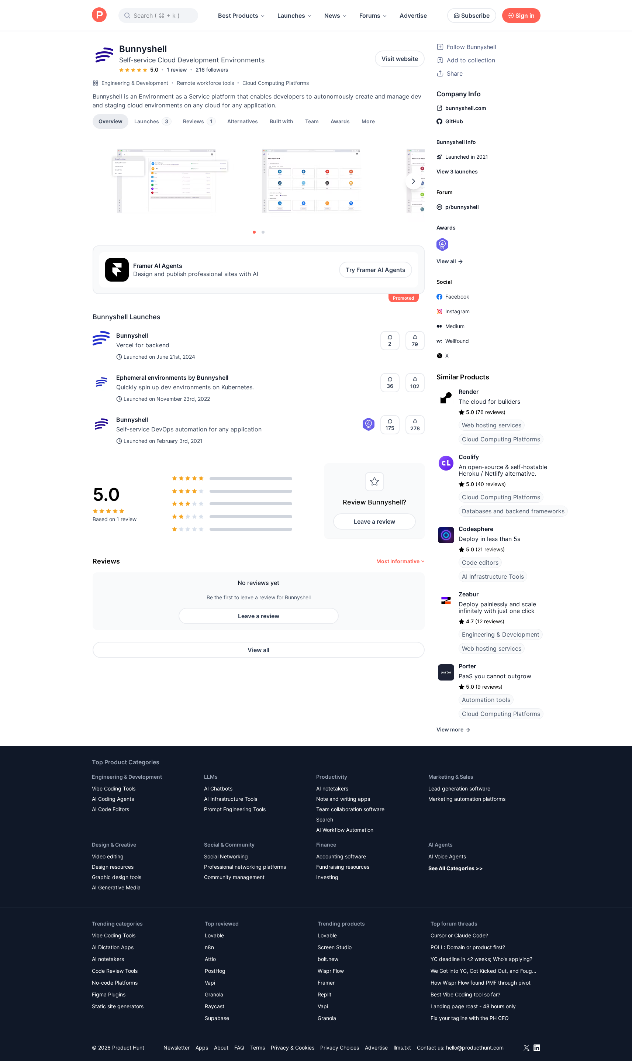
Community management (234, 877)
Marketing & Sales (450, 777)
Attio (210, 959)
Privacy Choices (339, 1047)
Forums (369, 15)
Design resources (113, 867)
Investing (327, 877)
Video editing (108, 856)
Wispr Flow (331, 971)
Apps (202, 1047)
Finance (326, 844)
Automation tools (486, 699)
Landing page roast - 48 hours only (473, 1006)
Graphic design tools (116, 877)
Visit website (399, 58)
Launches (291, 15)
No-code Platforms (115, 982)
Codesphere (476, 529)
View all (258, 650)
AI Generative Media (116, 887)
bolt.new (328, 959)
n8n (209, 947)
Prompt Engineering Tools (235, 809)
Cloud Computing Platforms (275, 83)
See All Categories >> (455, 868)
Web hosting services (491, 425)
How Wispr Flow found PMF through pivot (481, 982)
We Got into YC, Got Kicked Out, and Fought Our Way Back (484, 971)
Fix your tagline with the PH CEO (470, 1018)
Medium (454, 326)
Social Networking (226, 856)
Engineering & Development (134, 83)
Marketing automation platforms (466, 799)
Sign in (525, 15)
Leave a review (374, 521)
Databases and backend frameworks (513, 511)
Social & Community (229, 844)
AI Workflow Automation (344, 830)
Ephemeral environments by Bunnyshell (172, 377)
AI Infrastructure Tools (493, 576)
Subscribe (475, 15)
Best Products (238, 15)
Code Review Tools (115, 971)
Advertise (413, 15)
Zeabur (469, 594)
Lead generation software (459, 788)
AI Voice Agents (447, 856)
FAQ (239, 1047)
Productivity (331, 777)
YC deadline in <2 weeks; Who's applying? (481, 959)
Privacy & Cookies (292, 1047)
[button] (368, 121)
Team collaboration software (350, 809)
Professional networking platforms (245, 867)
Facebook (457, 296)
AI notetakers (332, 788)
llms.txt (402, 1047)
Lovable (214, 935)
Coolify (469, 457)
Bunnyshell (132, 335)
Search (324, 819)
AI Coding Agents (113, 799)
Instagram (457, 311)
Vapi (210, 982)
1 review (177, 69)
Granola (214, 994)
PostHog (215, 971)
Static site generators (118, 1006)
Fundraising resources (342, 867)
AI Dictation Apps (113, 947)
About (221, 1047)
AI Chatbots (218, 788)
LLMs (211, 777)
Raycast (214, 1006)
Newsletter (176, 1047)
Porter (467, 666)
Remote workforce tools (205, 83)
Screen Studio (335, 947)
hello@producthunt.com (475, 1047)
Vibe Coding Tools (113, 788)
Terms (257, 1047)
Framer (326, 982)
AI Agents (440, 844)
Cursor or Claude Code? (459, 935)
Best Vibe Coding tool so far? (465, 994)
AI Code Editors (110, 809)
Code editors (480, 562)
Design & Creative (114, 844)
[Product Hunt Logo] (99, 15)
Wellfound (457, 341)
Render (469, 391)
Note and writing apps (343, 799)
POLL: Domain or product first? (468, 947)
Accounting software (341, 856)
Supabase (217, 1018)
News (332, 15)
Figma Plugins (108, 994)
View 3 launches (457, 171)
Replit (324, 994)
